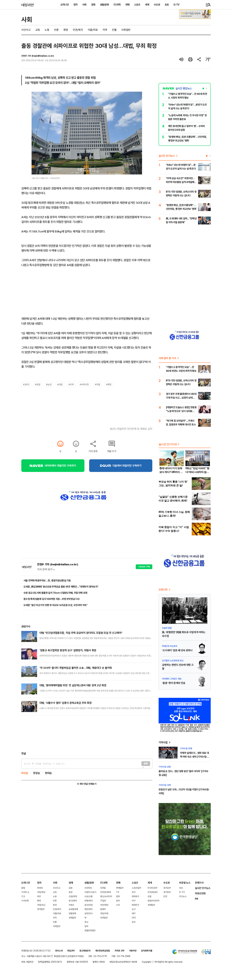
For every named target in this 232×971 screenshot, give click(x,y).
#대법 (60, 384)
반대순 (48, 773)
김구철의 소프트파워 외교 (172, 660)
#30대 (26, 384)
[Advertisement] (86, 733)
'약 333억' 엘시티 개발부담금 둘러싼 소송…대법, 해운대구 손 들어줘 (75, 668)
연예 (127, 4)
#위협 (97, 384)
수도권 (157, 4)
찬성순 (36, 773)
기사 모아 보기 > (46, 569)
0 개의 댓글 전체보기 (86, 784)
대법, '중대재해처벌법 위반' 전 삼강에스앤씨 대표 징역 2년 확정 (72, 685)
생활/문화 (104, 4)
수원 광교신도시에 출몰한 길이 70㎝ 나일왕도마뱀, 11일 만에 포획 (55, 592)
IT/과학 (117, 4)
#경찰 (37, 384)
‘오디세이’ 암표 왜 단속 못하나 (177, 650)
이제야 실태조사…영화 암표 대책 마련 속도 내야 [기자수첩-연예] (194, 756)
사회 (84, 4)
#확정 (108, 384)
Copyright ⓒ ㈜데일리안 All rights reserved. (162, 961)
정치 (75, 4)
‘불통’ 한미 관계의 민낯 (173, 683)
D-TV (176, 4)
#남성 (48, 384)
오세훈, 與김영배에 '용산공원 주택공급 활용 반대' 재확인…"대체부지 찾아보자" (61, 586)
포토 (167, 4)
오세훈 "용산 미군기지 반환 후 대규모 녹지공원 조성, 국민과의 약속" (56, 605)
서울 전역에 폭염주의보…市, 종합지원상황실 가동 (47, 580)
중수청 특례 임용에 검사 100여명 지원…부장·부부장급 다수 (52, 599)
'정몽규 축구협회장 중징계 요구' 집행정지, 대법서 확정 (67, 650)
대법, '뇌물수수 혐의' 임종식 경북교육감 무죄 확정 (65, 703)
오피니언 (64, 4)
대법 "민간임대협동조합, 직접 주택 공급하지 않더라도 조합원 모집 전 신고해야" (80, 633)
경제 (93, 4)
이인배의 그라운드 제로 (171, 678)
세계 (147, 4)
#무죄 (71, 384)
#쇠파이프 (84, 384)
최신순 (24, 773)
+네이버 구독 (144, 566)
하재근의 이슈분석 (169, 645)
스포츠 (137, 4)
